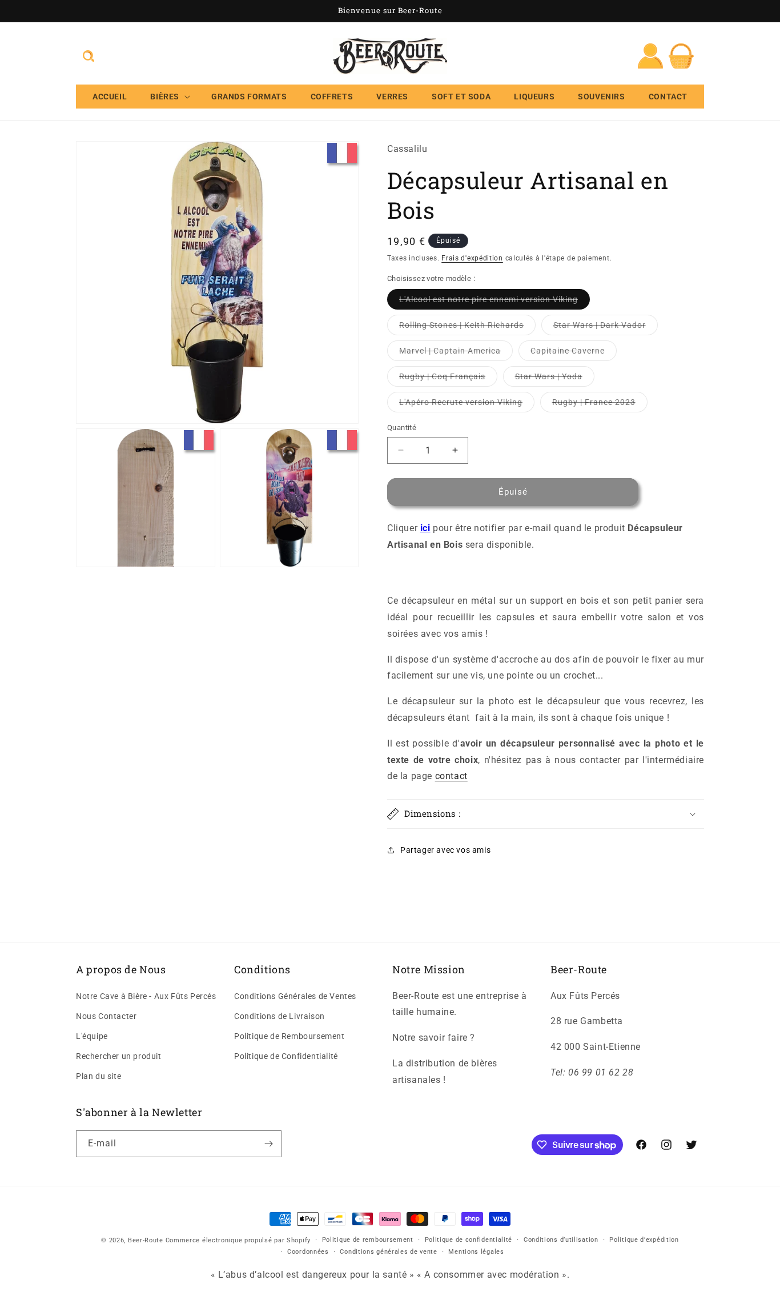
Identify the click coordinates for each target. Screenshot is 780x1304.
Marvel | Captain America (456, 353)
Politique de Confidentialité (286, 1056)
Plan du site (98, 1076)
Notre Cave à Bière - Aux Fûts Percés (146, 996)
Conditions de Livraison (279, 1016)
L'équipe (92, 1036)
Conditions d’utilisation (561, 1239)
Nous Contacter (106, 1016)
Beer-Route (145, 1240)
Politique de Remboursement (289, 1036)
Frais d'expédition (472, 258)
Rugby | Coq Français (448, 379)
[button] (88, 56)
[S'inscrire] (268, 1143)
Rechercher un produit (119, 1056)
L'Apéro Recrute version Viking (466, 404)
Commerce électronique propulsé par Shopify (238, 1240)
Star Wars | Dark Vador (605, 327)
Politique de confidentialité (469, 1239)
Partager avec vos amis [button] (445, 849)
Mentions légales (476, 1251)
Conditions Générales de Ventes (295, 996)
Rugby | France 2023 (600, 404)
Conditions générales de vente (388, 1251)
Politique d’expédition (643, 1239)
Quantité (401, 427)
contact (451, 776)
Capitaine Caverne (573, 353)
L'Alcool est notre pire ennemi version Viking (494, 302)
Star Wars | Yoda (554, 379)
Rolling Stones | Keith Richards (467, 327)
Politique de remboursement (367, 1239)
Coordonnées (308, 1251)
